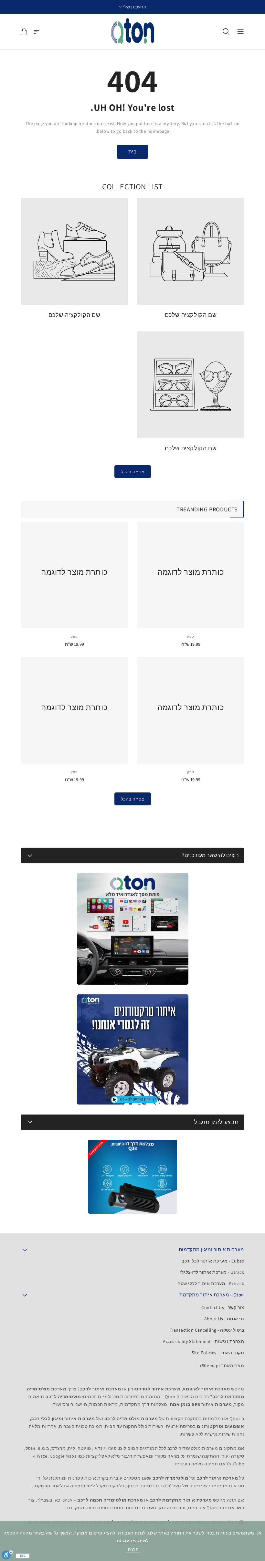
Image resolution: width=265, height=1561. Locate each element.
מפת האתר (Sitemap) (222, 1365)
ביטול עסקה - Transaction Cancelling (207, 1330)
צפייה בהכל (132, 472)
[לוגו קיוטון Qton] (133, 31)
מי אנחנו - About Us (224, 1319)
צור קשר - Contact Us (222, 1307)
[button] (133, 7)
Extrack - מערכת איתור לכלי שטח (210, 1283)
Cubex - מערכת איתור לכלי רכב (213, 1261)
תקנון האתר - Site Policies (218, 1353)
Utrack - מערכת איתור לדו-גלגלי (212, 1272)
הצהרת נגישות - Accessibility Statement (203, 1341)
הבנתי (132, 1549)
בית (132, 151)
